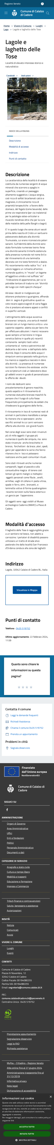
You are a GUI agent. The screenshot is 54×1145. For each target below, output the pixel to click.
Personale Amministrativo (20, 847)
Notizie (10, 925)
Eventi (10, 953)
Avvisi (10, 935)
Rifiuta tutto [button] (27, 1134)
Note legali (12, 1086)
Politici (10, 843)
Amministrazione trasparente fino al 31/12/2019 (25, 1074)
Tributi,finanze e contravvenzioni (23, 901)
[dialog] (27, 1119)
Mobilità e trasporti (16, 876)
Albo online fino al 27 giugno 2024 (24, 1068)
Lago (6, 29)
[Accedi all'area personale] (42, 3)
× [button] (51, 1097)
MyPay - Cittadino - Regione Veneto (25, 1063)
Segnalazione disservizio (19, 1039)
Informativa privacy (17, 1081)
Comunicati (12, 930)
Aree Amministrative (17, 828)
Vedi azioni (26, 75)
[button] (27, 1140)
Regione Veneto (12, 3)
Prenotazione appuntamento (21, 1034)
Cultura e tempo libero (18, 872)
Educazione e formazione (19, 881)
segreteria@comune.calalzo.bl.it (25, 987)
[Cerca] (48, 13)
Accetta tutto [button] (26, 1127)
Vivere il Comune (23, 26)
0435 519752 (23, 628)
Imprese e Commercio (18, 886)
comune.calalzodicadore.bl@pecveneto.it (23, 998)
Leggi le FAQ (13, 1043)
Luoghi (39, 26)
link (12, 1120)
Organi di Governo (16, 823)
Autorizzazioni (14, 910)
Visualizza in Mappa (27, 590)
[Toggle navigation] (6, 13)
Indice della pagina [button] (19, 131)
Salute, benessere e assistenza (22, 905)
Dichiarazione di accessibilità (21, 1090)
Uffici (9, 833)
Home (7, 26)
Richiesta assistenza (17, 1048)
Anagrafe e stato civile (18, 867)
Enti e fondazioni (15, 838)
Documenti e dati (15, 852)
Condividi (10, 75)
